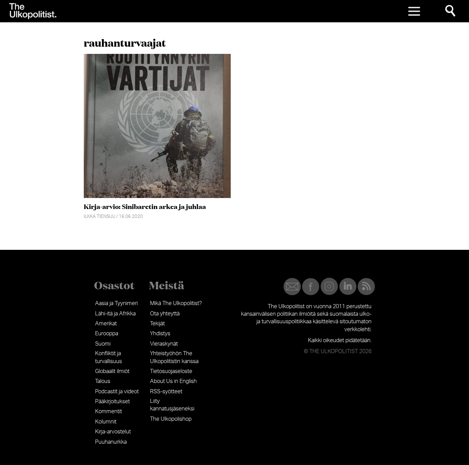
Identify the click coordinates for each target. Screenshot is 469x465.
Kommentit (108, 411)
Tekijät (157, 323)
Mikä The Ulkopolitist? (176, 303)
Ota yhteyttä (165, 313)
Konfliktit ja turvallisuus (108, 357)
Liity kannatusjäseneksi (172, 404)
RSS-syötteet (166, 391)
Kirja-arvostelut (113, 431)
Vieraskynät (164, 344)
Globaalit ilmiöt (112, 371)
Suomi (103, 344)
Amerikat (106, 323)
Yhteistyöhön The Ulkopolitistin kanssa (174, 357)
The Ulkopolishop (171, 419)
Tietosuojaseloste (171, 371)
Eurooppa (106, 333)
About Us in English (173, 381)
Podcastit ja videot (117, 391)
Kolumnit (105, 422)
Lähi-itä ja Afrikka (115, 313)
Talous (102, 381)
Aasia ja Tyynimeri (116, 303)
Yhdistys (160, 333)
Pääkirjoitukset (112, 401)
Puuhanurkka (111, 442)
